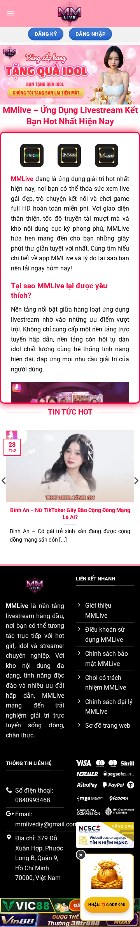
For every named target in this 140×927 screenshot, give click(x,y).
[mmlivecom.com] (70, 13)
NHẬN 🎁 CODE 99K (107, 905)
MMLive (17, 606)
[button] (10, 13)
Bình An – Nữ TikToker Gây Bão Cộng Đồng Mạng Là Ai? (70, 513)
